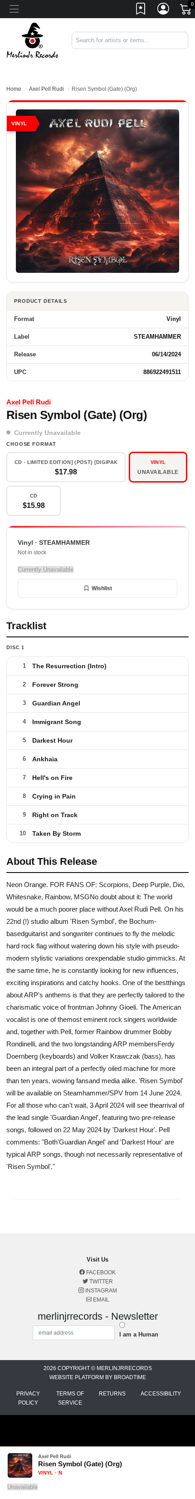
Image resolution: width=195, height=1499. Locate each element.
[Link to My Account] (163, 10)
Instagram (100, 1290)
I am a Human (138, 1334)
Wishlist (102, 588)
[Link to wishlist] (141, 10)
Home (13, 89)
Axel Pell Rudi (46, 89)
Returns (112, 1394)
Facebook (100, 1272)
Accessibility (161, 1394)
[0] (186, 10)
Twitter (100, 1281)
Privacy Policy (28, 1398)
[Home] (32, 39)
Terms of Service (70, 1398)
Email (100, 1300)
